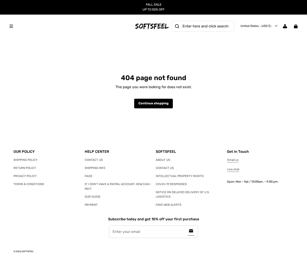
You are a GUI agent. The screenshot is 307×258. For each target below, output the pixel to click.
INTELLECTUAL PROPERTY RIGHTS (180, 176)
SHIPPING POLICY (25, 160)
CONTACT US (94, 160)
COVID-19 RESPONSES (171, 184)
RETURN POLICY (24, 168)
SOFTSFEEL (28, 251)
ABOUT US (163, 160)
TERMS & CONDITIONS (28, 184)
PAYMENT (91, 204)
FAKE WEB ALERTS (168, 204)
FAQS (88, 176)
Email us (233, 160)
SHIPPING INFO (95, 168)
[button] (69, 26)
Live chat (233, 169)
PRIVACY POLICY (25, 176)
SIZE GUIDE (92, 196)
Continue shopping (153, 103)
